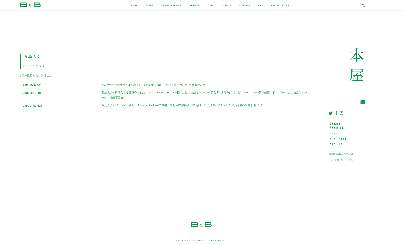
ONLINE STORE (280, 5)
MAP (260, 5)
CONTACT (244, 5)
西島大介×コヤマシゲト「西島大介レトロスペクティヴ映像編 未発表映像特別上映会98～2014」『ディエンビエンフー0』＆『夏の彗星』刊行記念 (182, 105)
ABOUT (227, 5)
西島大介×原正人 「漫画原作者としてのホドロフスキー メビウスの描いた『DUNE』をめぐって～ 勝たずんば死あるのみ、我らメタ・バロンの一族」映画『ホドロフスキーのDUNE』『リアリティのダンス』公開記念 (205, 95)
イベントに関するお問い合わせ (342, 160)
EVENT (150, 5)
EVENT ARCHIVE (172, 5)
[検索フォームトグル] (363, 5)
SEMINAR (195, 5)
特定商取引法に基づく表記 (341, 154)
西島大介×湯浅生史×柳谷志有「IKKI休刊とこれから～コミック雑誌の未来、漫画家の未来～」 (155, 84)
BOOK (134, 5)
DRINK (211, 5)
